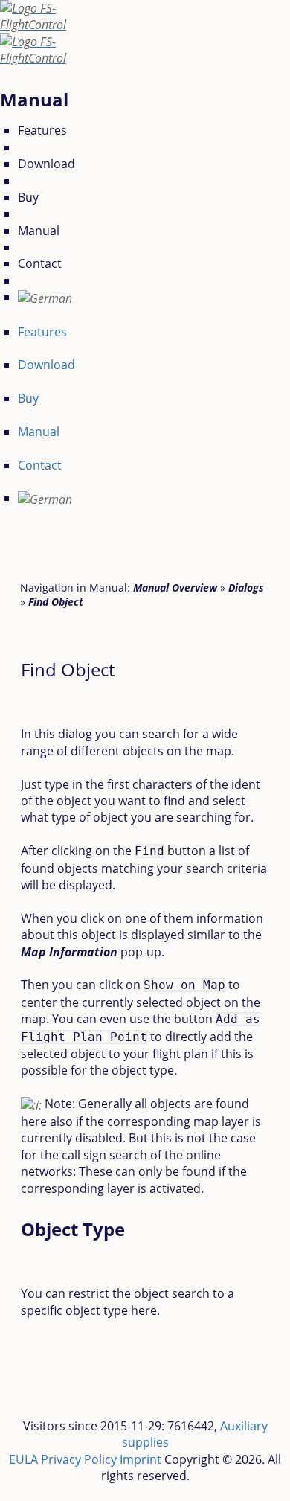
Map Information (69, 952)
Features (42, 130)
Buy (28, 197)
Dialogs (246, 587)
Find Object (55, 602)
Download (46, 164)
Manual (38, 231)
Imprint (140, 1459)
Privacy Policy (79, 1459)
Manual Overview (175, 587)
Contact (40, 263)
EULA (23, 1459)
